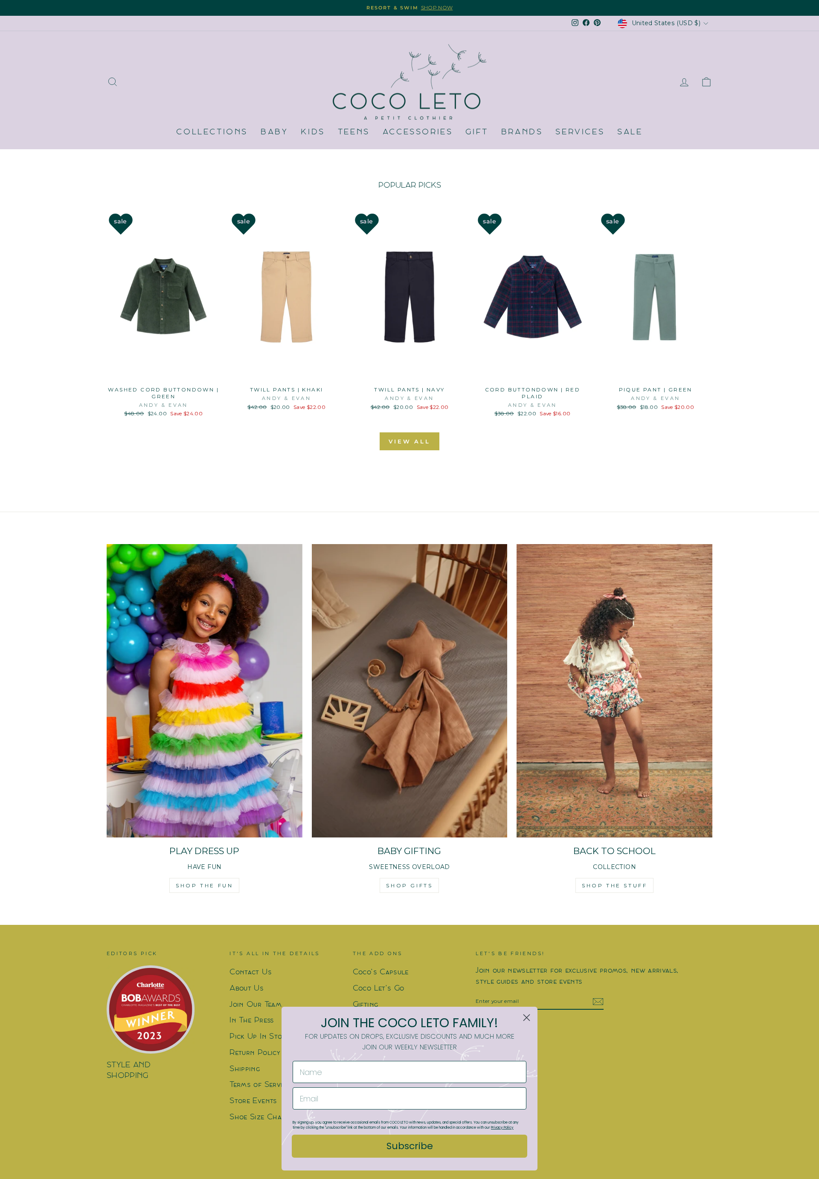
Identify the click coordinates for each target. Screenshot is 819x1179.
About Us (246, 988)
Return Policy (254, 1053)
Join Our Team (255, 1004)
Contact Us (250, 972)
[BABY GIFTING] (410, 690)
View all (409, 441)
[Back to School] (614, 690)
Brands (522, 132)
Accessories (418, 132)
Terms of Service (259, 1085)
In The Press (251, 1020)
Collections (212, 132)
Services (579, 132)
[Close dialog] (526, 1017)
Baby (274, 132)
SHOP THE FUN (204, 885)
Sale (629, 132)
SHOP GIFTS (409, 885)
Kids (313, 132)
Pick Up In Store (259, 1036)
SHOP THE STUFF (614, 885)
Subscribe (409, 1146)
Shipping (244, 1069)
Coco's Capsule (381, 972)
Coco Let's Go (378, 988)
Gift (476, 132)
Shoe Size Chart (259, 1117)
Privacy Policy (502, 1127)
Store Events (253, 1101)
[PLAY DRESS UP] (204, 690)
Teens (354, 132)
